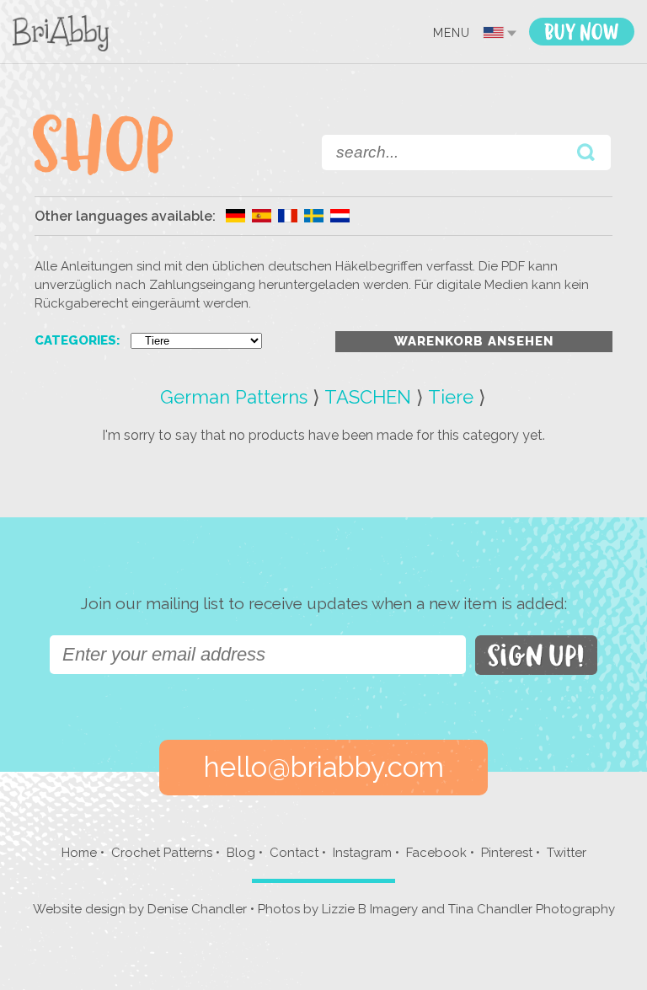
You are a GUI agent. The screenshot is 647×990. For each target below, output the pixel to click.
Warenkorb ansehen (473, 341)
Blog (241, 852)
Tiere (450, 397)
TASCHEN (367, 397)
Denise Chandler (197, 909)
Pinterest (506, 852)
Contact (294, 852)
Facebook (436, 852)
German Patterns (233, 397)
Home (79, 852)
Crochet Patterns (161, 852)
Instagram (362, 852)
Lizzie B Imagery (370, 909)
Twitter (566, 852)
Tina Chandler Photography (531, 909)
